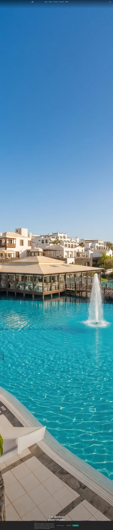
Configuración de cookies (60, 525)
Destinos (50, 1)
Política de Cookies (47, 528)
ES (110, 1)
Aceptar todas (75, 525)
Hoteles (46, 1)
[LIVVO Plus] (66, 1)
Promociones (55, 1)
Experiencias (61, 1)
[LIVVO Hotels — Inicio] (32, 2)
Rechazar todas (68, 525)
